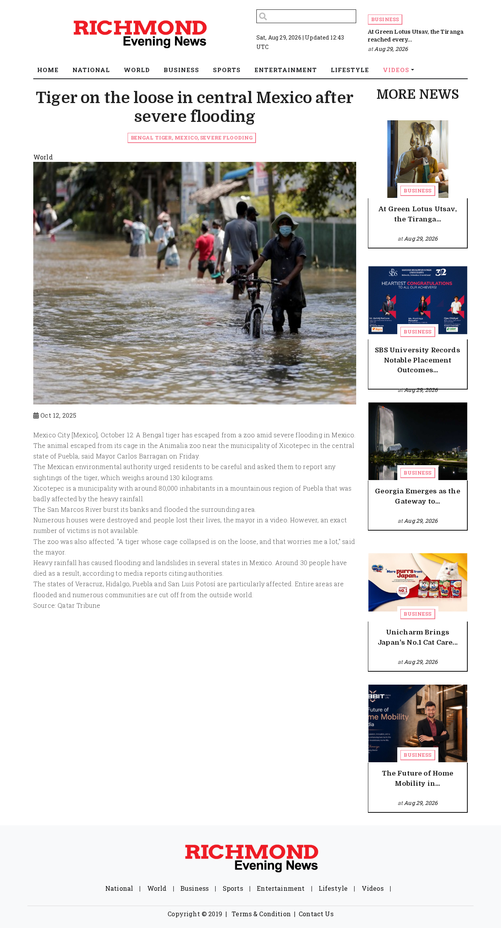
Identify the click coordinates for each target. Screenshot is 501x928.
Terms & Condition (261, 914)
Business (385, 19)
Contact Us (316, 914)
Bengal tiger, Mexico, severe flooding (192, 137)
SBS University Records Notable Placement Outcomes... (417, 360)
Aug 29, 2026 (391, 49)
